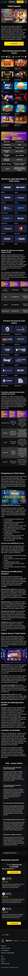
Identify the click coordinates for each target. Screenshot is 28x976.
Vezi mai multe (14, 923)
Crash (16, 56)
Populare (3, 56)
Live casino (9, 57)
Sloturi (22, 56)
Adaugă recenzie (14, 872)
